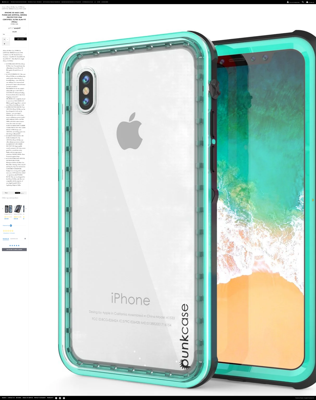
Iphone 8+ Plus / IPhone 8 (34, 2)
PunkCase (14, 24)
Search (4, 397)
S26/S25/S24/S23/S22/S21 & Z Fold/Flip (71, 2)
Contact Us (11, 397)
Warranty (50, 397)
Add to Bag (20, 39)
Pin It (22, 193)
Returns (18, 397)
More (98, 2)
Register (297, 2)
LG (95, 2)
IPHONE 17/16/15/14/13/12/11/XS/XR (18, 2)
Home (3, 7)
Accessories (105, 2)
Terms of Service (27, 397)
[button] (2, 208)
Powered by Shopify (299, 398)
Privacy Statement (40, 397)
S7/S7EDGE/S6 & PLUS (87, 2)
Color (14, 32)
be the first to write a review (14, 249)
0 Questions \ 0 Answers (9, 233)
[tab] (6, 239)
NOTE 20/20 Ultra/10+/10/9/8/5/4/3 (51, 2)
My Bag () (311, 2)
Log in (291, 2)
